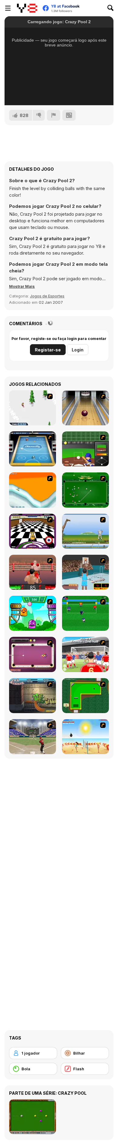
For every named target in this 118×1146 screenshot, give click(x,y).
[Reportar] (53, 115)
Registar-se (48, 349)
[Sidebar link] (8, 8)
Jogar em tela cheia (59, 93)
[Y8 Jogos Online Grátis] (27, 8)
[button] (22, 286)
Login (78, 349)
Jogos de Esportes (47, 296)
